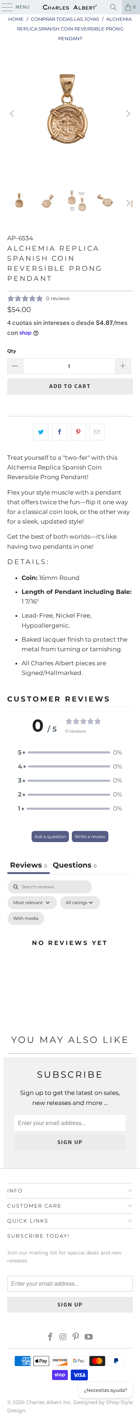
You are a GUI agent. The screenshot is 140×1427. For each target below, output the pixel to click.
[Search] (113, 7)
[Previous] (12, 113)
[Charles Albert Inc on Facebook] (50, 1337)
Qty (11, 351)
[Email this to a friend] (97, 432)
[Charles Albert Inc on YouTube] (89, 1337)
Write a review (90, 836)
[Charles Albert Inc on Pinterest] (76, 1337)
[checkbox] (26, 918)
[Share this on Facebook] (59, 432)
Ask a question (50, 836)
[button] (70, 752)
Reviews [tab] (28, 865)
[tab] (74, 866)
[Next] (127, 113)
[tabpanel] (70, 951)
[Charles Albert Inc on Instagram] (63, 1337)
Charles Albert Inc (48, 1402)
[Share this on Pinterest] (78, 432)
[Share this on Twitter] (40, 432)
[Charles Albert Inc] (70, 7)
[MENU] (4, 7)
